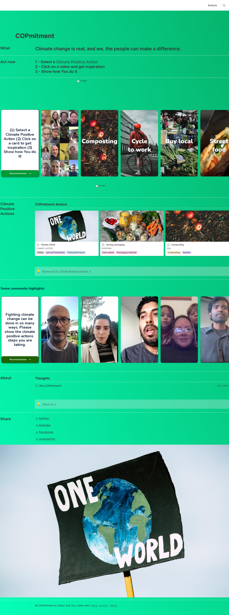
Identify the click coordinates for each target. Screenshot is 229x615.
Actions (103, 605)
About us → (49, 404)
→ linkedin (43, 425)
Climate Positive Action (77, 62)
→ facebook (44, 432)
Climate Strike (43, 212)
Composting (172, 212)
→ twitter (42, 418)
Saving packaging (110, 212)
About (113, 605)
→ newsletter (45, 439)
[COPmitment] (3, 5)
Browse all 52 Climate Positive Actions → (66, 271)
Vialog (94, 605)
